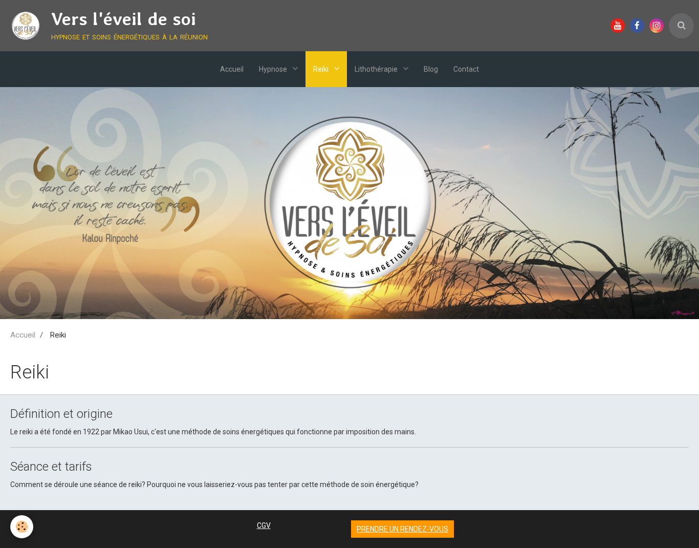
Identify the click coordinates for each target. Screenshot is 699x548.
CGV (264, 525)
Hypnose (274, 69)
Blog (431, 69)
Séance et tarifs (51, 466)
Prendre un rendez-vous (402, 529)
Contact (466, 69)
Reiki (321, 69)
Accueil (232, 69)
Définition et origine (61, 414)
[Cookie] (21, 526)
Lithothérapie (377, 69)
